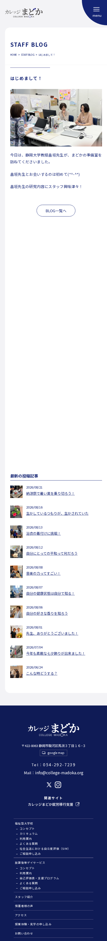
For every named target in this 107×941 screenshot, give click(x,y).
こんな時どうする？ (41, 673)
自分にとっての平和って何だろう (52, 553)
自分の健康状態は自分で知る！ (50, 593)
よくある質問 (29, 844)
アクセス (21, 915)
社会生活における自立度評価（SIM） (45, 848)
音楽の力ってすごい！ (43, 573)
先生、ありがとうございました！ (52, 633)
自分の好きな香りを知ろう (47, 613)
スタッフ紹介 (24, 897)
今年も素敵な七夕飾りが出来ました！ (55, 653)
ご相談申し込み (30, 854)
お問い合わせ (24, 933)
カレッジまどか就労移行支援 (50, 804)
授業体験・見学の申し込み (33, 924)
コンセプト (27, 828)
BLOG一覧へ (56, 210)
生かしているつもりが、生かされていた (57, 513)
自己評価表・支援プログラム (39, 878)
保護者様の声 (24, 906)
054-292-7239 (53, 765)
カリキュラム (29, 834)
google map (56, 752)
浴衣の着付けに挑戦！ (43, 533)
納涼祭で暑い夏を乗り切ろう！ (50, 493)
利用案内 (26, 838)
